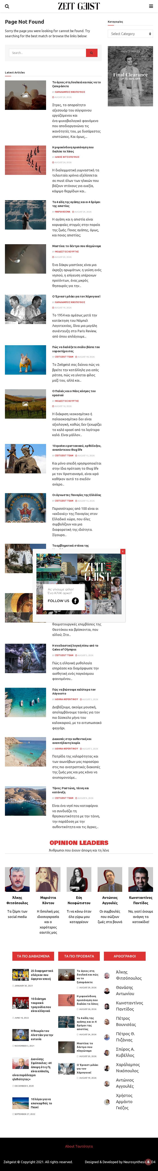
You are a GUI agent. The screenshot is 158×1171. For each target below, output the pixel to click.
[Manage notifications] (148, 1162)
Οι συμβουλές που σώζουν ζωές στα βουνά (110, 917)
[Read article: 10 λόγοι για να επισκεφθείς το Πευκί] (20, 1103)
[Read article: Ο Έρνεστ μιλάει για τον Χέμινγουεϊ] (25, 309)
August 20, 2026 (62, 257)
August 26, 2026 (62, 162)
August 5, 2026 (85, 655)
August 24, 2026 (82, 212)
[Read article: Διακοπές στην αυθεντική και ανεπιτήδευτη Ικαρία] (25, 752)
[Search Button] (7, 6)
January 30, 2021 (23, 986)
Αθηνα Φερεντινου (66, 699)
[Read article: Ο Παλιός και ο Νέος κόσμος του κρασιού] (25, 404)
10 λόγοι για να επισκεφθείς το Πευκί (41, 1103)
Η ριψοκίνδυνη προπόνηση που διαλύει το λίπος (87, 1000)
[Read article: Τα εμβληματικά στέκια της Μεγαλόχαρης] (25, 558)
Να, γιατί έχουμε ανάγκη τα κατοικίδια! (140, 917)
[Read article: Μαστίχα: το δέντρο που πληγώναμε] (25, 259)
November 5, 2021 (24, 1046)
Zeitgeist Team (64, 357)
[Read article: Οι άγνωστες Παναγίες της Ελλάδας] (25, 508)
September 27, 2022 (24, 1114)
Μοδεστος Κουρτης (67, 252)
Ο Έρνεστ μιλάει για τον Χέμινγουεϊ (76, 296)
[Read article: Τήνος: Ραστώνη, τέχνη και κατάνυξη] (25, 801)
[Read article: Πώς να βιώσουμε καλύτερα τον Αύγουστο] (25, 702)
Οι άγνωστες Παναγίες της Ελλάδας (76, 495)
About (69, 1146)
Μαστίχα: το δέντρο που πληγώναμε (76, 246)
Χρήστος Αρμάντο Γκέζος (124, 1101)
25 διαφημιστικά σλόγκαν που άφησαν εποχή (42, 974)
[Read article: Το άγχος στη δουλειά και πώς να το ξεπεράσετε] (25, 95)
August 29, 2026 (62, 97)
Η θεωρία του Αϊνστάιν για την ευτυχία (42, 1035)
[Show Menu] (151, 6)
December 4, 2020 (24, 1086)
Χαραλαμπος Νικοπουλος (70, 92)
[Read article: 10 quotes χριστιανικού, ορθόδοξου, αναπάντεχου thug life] (25, 458)
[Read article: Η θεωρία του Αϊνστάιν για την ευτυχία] (20, 1035)
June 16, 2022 (21, 1018)
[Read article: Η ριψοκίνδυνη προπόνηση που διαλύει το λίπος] (25, 160)
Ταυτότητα (84, 1146)
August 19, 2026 (62, 308)
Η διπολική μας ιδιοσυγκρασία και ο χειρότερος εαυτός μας (48, 922)
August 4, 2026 (85, 798)
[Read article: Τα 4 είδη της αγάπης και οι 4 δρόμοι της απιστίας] (25, 215)
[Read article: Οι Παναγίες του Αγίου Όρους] (25, 608)
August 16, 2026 (62, 406)
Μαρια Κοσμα (62, 212)
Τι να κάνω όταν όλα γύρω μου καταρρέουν (79, 917)
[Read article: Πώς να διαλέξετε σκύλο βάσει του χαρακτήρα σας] (25, 360)
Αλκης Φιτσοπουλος (67, 157)
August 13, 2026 (85, 501)
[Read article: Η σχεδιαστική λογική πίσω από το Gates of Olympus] (25, 658)
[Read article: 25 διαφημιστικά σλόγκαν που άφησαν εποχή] (20, 975)
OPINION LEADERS (79, 843)
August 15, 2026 (85, 455)
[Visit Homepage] (79, 6)
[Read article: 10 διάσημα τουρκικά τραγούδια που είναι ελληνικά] (20, 1003)
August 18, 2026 (85, 357)
